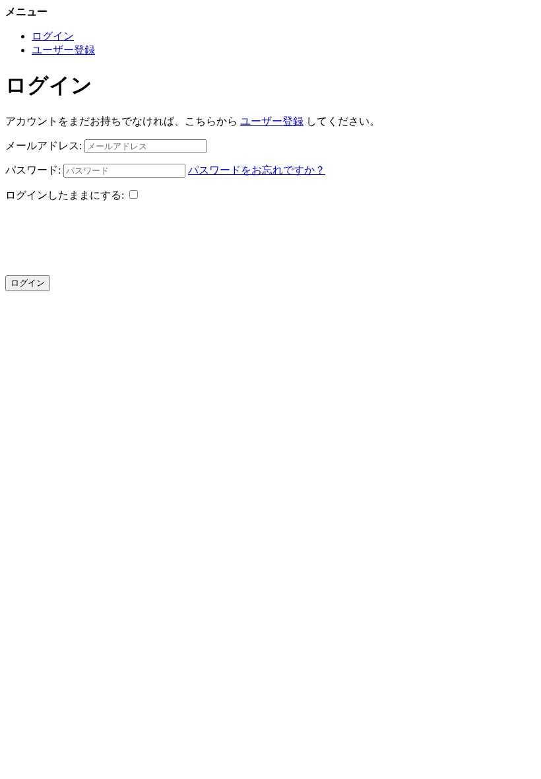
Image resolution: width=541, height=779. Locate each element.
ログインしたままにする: (64, 195)
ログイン (53, 36)
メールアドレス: (43, 145)
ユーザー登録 (63, 49)
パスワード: (33, 170)
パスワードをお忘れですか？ (256, 170)
